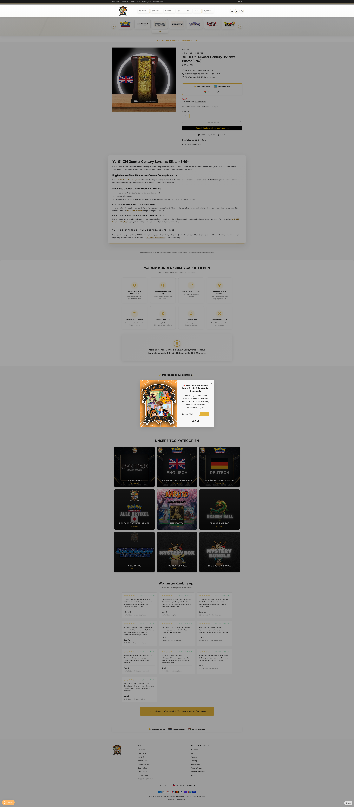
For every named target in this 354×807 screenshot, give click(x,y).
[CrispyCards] (123, 11)
